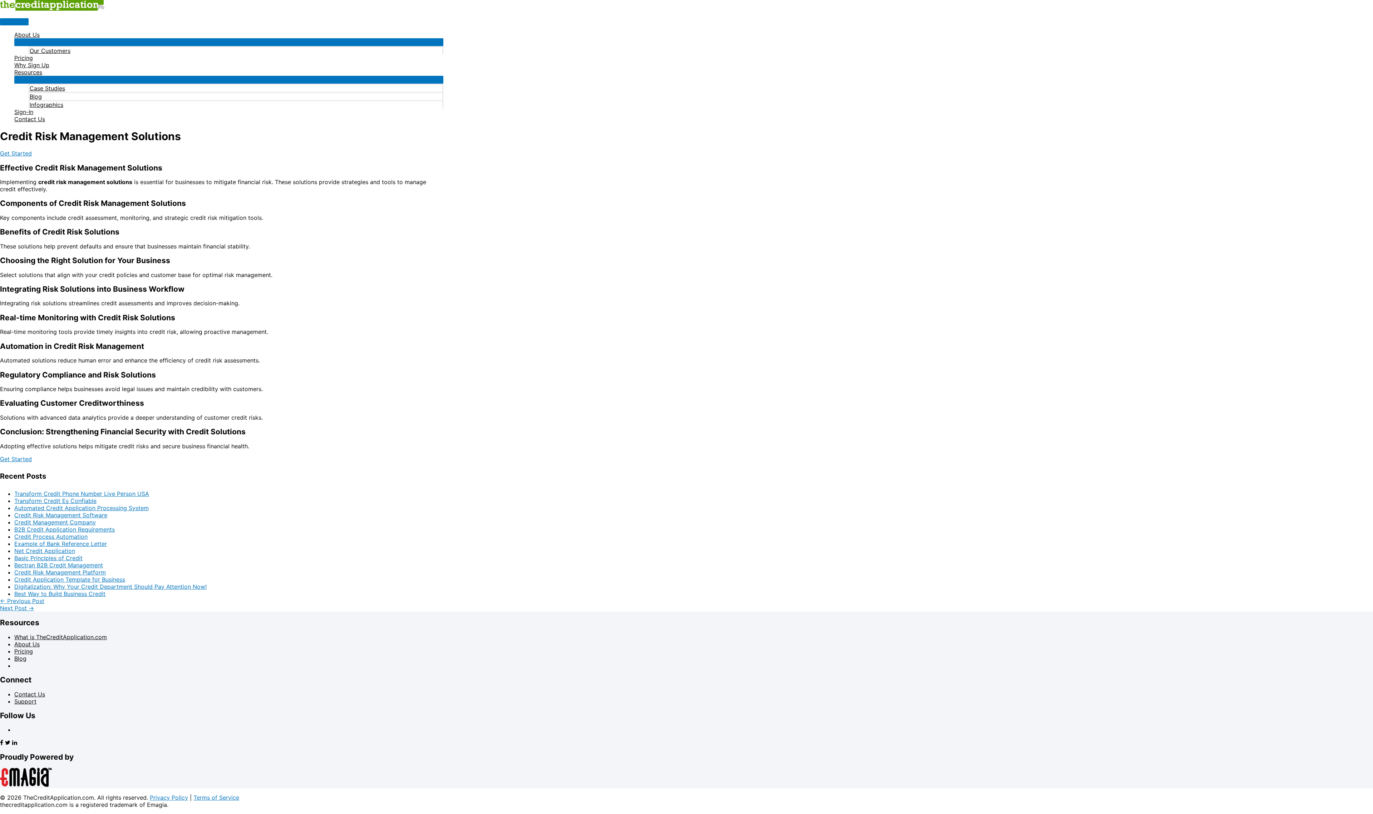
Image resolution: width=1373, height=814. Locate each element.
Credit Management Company (55, 522)
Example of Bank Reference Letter (60, 543)
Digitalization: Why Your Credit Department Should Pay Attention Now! (110, 586)
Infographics (46, 104)
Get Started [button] (16, 153)
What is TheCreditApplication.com (60, 637)
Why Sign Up (31, 65)
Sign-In (23, 111)
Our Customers (50, 50)
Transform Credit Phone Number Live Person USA (81, 493)
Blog (36, 96)
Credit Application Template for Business (69, 579)
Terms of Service (216, 797)
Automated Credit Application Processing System (81, 508)
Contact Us (29, 119)
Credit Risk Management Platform (60, 572)
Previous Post (22, 601)
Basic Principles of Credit (48, 558)
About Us (27, 34)
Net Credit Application (44, 550)
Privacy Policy (169, 797)
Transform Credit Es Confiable (55, 500)
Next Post (17, 608)
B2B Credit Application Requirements (64, 529)
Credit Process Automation (51, 536)
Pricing (23, 57)
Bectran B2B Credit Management (58, 565)
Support (25, 701)
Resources (28, 72)
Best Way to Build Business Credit (59, 593)
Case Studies (47, 88)
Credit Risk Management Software (60, 515)
